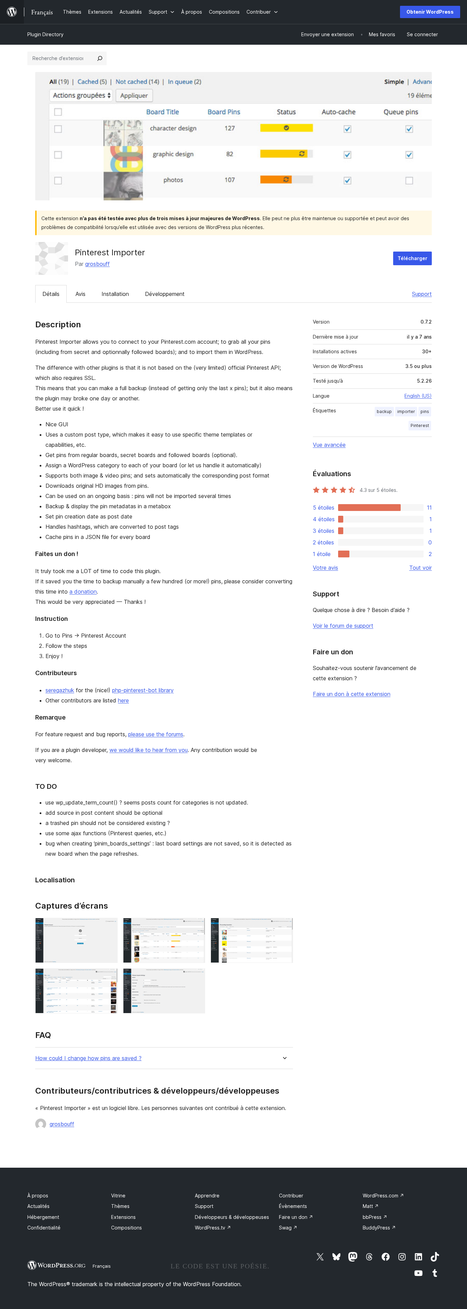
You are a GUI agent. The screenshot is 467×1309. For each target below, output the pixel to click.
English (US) (418, 396)
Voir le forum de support (343, 625)
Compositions (126, 1227)
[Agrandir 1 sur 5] (108, 927)
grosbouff (97, 263)
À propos (37, 1195)
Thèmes (120, 1206)
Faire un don (296, 1217)
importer (406, 411)
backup (384, 411)
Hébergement (43, 1217)
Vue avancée (329, 444)
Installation (115, 293)
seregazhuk (59, 690)
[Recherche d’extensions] (100, 58)
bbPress (375, 1217)
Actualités (38, 1206)
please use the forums (155, 734)
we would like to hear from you (148, 749)
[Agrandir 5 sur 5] (195, 977)
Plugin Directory (45, 34)
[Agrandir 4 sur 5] (108, 977)
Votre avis (325, 567)
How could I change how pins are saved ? (88, 1058)
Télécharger (412, 258)
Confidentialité (44, 1227)
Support (422, 293)
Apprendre (207, 1195)
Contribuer (291, 1195)
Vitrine (118, 1195)
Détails (50, 293)
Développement (165, 293)
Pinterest (420, 425)
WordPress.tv (213, 1227)
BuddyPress (379, 1227)
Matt (371, 1206)
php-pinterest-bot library (143, 690)
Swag (288, 1227)
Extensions (123, 1217)
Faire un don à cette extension (351, 694)
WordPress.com (383, 1195)
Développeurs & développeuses (232, 1217)
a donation (83, 591)
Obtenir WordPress (430, 12)
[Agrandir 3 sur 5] (283, 927)
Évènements (293, 1206)
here (123, 700)
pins (425, 411)
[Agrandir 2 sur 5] (195, 927)
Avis (80, 293)
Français (102, 1266)
